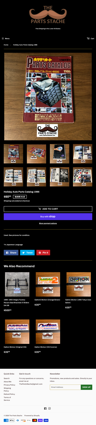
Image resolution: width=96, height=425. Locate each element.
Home (6, 45)
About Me (7, 382)
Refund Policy (9, 394)
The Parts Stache (15, 415)
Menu (7, 39)
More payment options (48, 223)
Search (7, 378)
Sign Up (86, 387)
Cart (92, 39)
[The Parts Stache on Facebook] (45, 409)
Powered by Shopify (32, 415)
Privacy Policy (9, 385)
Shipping (7, 201)
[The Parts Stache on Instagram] (49, 409)
